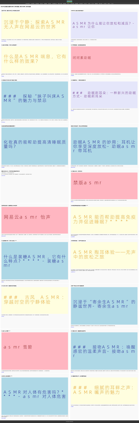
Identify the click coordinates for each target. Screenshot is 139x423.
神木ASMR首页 (28, 3)
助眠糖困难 (45, 3)
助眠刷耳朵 (72, 110)
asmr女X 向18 (3, 175)
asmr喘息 (2, 76)
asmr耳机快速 (81, 3)
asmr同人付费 (72, 3)
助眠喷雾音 (96, 3)
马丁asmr (92, 3)
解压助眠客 (76, 3)
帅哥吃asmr (41, 3)
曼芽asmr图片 (100, 3)
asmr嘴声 (72, 406)
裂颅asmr (109, 3)
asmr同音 (89, 3)
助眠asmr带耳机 (73, 167)
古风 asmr (2, 316)
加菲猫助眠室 (37, 3)
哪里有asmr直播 (60, 3)
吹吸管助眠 (49, 3)
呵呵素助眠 (72, 75)
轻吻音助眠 (64, 3)
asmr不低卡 (85, 3)
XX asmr (112, 3)
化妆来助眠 (2, 167)
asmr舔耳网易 (32, 3)
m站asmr (68, 3)
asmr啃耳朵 (105, 3)
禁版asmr (72, 201)
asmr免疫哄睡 (73, 236)
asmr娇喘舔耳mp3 (54, 3)
